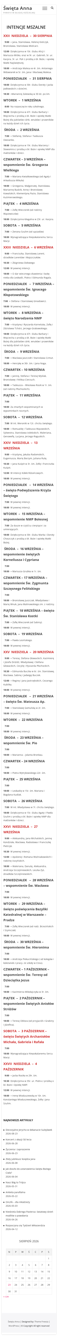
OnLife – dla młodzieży (18, 1202)
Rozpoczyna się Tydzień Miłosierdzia (25, 1225)
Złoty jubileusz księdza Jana (20, 1159)
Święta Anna (17, 8)
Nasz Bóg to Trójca (16, 1182)
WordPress (14, 1325)
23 (9, 1284)
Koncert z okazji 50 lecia (18, 1139)
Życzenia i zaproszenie (18, 1149)
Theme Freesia (41, 1321)
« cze (6, 1296)
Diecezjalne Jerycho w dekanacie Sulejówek (29, 1129)
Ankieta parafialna (15, 1192)
